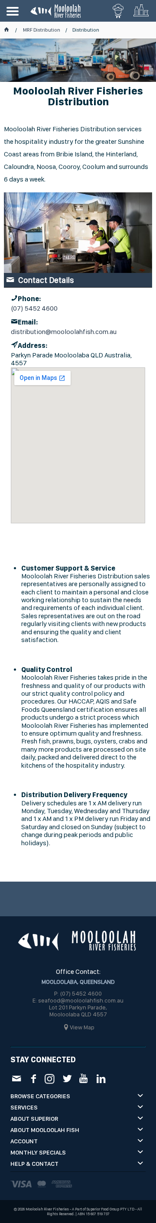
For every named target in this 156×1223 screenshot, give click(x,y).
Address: (32, 345)
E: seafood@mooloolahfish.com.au (78, 1000)
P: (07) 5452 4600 (78, 993)
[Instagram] (50, 1077)
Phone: (29, 299)
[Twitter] (66, 1078)
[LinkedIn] (100, 1078)
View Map (82, 1027)
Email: (28, 322)
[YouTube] (83, 1078)
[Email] (16, 1078)
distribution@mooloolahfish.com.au (64, 332)
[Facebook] (33, 1078)
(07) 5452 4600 (34, 308)
